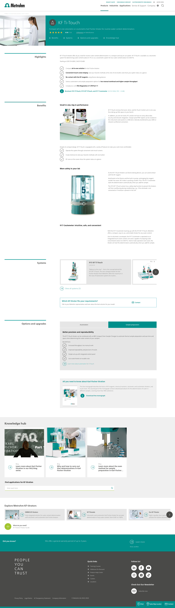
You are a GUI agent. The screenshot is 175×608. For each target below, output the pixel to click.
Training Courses (95, 566)
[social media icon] (134, 568)
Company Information (59, 598)
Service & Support (139, 5)
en (154, 2)
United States (160, 2)
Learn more (140, 541)
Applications (125, 5)
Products (104, 5)
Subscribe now (143, 591)
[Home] (15, 6)
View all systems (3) (73, 288)
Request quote (110, 2)
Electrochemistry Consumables (141, 2)
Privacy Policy (19, 598)
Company (151, 5)
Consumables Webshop (124, 2)
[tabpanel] (108, 349)
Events (92, 575)
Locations (93, 582)
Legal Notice (28, 598)
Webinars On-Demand (97, 569)
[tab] (84, 325)
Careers (92, 579)
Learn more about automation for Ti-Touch (81, 363)
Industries (113, 5)
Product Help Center (96, 572)
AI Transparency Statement (42, 598)
